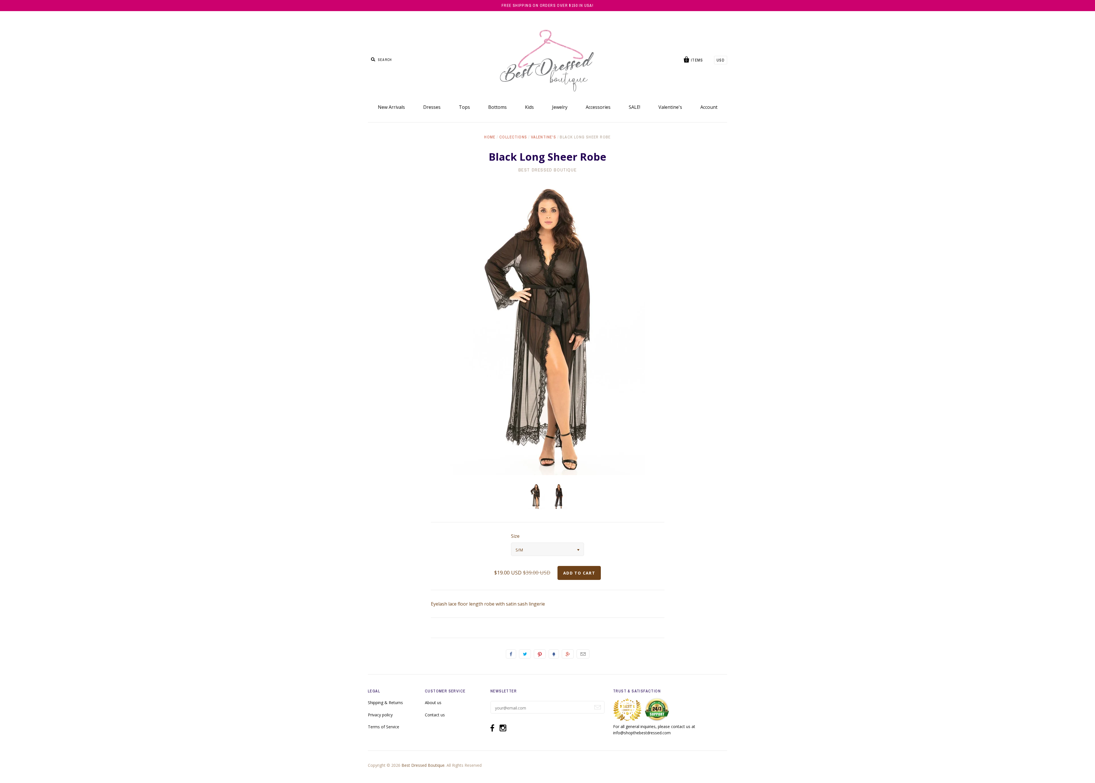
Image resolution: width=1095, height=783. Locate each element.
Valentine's (670, 107)
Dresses (432, 107)
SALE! (634, 107)
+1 (568, 654)
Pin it (540, 654)
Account (708, 107)
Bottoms (497, 107)
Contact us (435, 714)
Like (511, 654)
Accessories (598, 107)
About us (433, 702)
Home (490, 137)
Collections (513, 137)
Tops (464, 107)
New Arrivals (391, 107)
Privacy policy (380, 714)
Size (515, 536)
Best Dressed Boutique (547, 170)
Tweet (525, 654)
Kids (529, 107)
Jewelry (559, 107)
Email (583, 654)
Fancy (554, 654)
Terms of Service (383, 726)
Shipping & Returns (385, 702)
